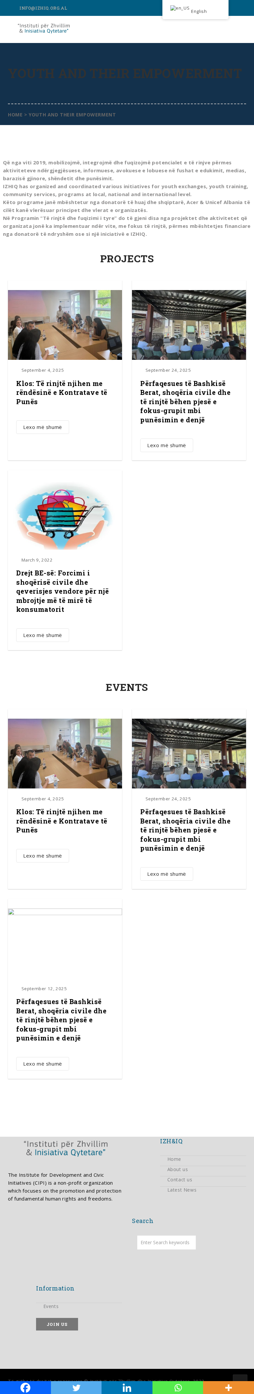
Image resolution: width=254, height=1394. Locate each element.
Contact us (179, 1179)
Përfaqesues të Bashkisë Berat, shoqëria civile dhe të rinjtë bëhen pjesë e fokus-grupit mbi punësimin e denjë (185, 401)
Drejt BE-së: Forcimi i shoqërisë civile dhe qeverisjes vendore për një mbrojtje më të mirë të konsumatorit (62, 591)
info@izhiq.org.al (43, 8)
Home (174, 1159)
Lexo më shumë (42, 427)
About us (177, 1169)
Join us (57, 1324)
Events (51, 1306)
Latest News (181, 1190)
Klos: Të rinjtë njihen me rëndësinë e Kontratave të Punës (61, 392)
